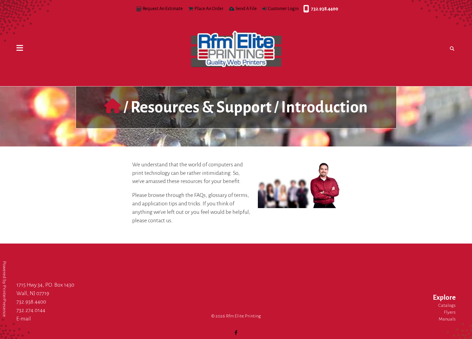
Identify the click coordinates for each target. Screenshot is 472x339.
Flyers (450, 312)
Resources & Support (201, 107)
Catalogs (447, 305)
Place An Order (208, 8)
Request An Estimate (163, 8)
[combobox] (451, 48)
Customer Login (283, 8)
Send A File (246, 8)
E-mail (23, 319)
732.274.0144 (30, 310)
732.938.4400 (304, 9)
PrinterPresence (4, 301)
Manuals (447, 319)
